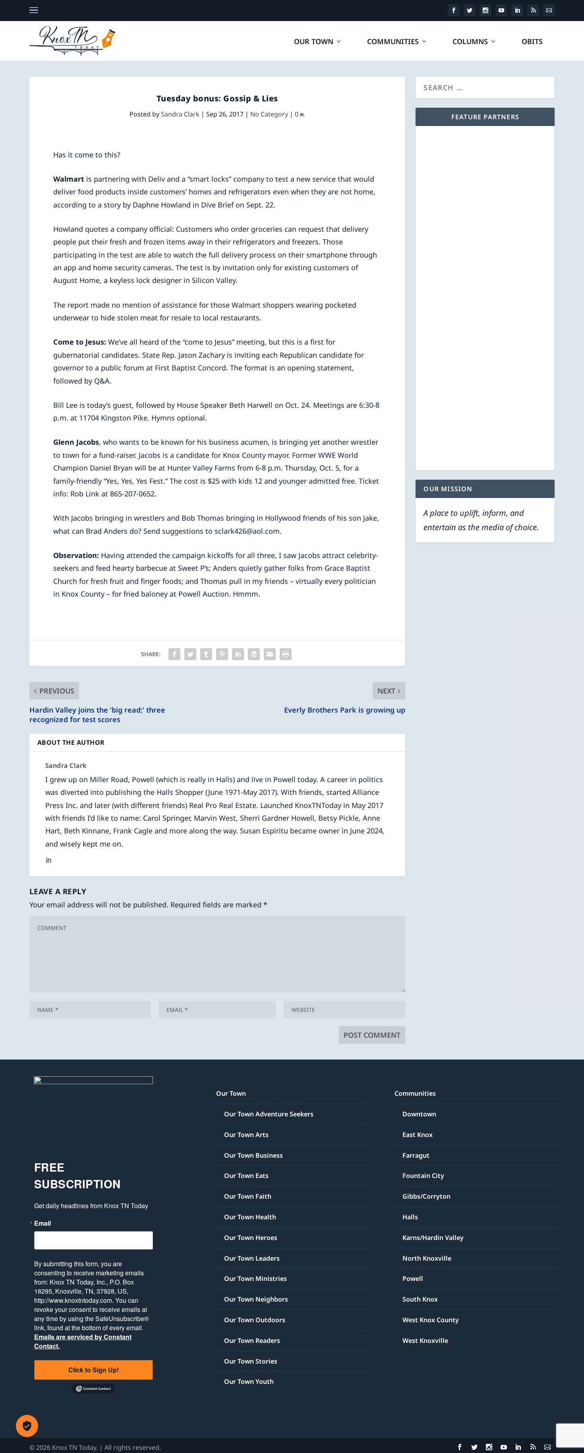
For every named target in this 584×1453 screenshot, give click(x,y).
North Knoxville (426, 1258)
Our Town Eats (246, 1175)
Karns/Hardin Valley (433, 1237)
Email (42, 1223)
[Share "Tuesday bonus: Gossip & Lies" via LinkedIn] (238, 654)
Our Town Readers (252, 1340)
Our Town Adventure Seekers (268, 1114)
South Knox (420, 1299)
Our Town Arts (246, 1134)
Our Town (313, 42)
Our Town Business (253, 1155)
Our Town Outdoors (254, 1319)
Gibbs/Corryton (426, 1196)
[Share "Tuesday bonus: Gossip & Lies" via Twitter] (190, 654)
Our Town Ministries (255, 1278)
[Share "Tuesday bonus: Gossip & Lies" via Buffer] (254, 654)
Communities (393, 42)
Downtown (419, 1114)
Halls (410, 1217)
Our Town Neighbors (256, 1299)
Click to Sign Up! (93, 1369)
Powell (412, 1278)
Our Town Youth (249, 1381)
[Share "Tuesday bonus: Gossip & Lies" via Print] (286, 654)
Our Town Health (250, 1217)
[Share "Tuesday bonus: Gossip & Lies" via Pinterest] (222, 654)
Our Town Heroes (250, 1237)
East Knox (417, 1134)
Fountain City (423, 1175)
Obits (532, 42)
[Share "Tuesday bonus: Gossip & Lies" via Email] (270, 654)
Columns (470, 42)
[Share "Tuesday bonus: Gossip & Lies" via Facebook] (174, 654)
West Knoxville (425, 1340)
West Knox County (430, 1319)
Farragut (415, 1155)
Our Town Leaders (252, 1258)
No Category (269, 114)
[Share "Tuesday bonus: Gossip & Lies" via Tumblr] (206, 654)
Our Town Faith (247, 1196)
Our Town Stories (250, 1361)
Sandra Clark (180, 114)
